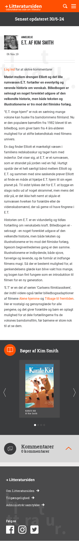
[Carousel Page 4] (44, 425)
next (74, 392)
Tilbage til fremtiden (59, 299)
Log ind (9, 69)
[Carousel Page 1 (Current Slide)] (34, 425)
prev (4, 392)
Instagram (22, 530)
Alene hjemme (29, 299)
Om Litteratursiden (20, 491)
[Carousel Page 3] (41, 425)
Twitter (34, 530)
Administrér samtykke (23, 505)
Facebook (10, 530)
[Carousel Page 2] (38, 425)
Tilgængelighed (18, 498)
